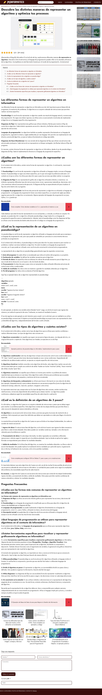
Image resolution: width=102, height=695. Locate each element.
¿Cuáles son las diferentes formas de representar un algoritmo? (24, 74)
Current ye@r (6, 679)
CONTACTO (97, 2)
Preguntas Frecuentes (13, 84)
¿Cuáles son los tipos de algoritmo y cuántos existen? (21, 79)
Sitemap (35, 691)
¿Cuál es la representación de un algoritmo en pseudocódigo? (24, 76)
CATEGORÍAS (69, 2)
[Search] (52, 2)
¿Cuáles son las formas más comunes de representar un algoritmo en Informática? (31, 86)
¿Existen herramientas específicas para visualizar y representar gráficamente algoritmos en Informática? (37, 91)
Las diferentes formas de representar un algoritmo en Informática (24, 71)
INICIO (60, 2)
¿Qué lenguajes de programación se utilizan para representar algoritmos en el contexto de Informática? (38, 89)
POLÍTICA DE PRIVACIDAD (83, 2)
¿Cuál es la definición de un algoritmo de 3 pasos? (20, 81)
